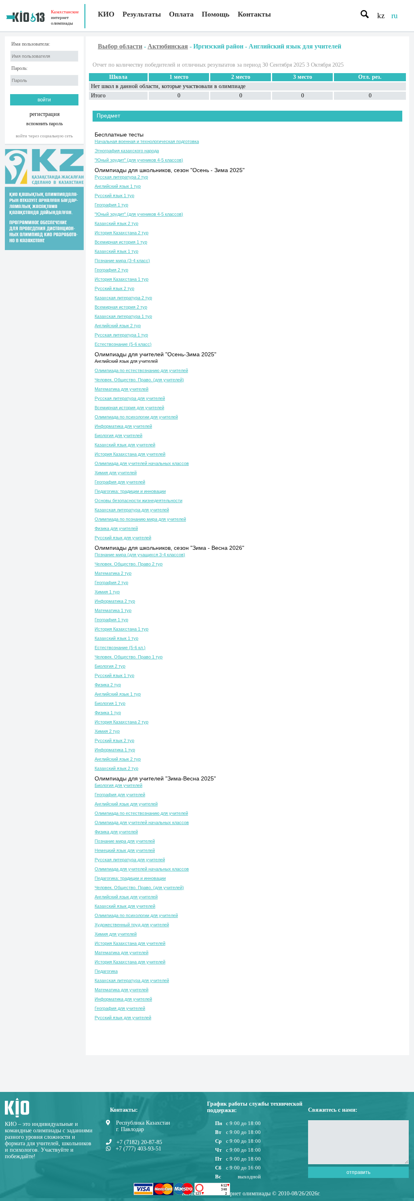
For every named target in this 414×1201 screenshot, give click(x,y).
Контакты (254, 14)
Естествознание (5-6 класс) (123, 344)
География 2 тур (111, 269)
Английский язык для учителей (126, 361)
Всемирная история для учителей (129, 407)
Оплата (181, 14)
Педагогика (106, 971)
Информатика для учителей (123, 426)
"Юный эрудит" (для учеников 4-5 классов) (139, 160)
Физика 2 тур (108, 684)
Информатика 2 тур (115, 601)
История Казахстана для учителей (130, 454)
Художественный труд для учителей (132, 924)
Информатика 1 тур (115, 749)
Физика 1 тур (108, 712)
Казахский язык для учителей (125, 444)
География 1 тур (111, 204)
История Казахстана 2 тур (121, 232)
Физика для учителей (116, 528)
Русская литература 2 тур (121, 177)
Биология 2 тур (110, 666)
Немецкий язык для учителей (125, 850)
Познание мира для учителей (125, 841)
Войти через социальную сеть (44, 135)
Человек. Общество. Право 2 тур (129, 564)
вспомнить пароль (44, 123)
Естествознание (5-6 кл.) (120, 647)
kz (380, 15)
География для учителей (120, 482)
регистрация (44, 114)
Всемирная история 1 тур (121, 242)
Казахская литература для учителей (132, 509)
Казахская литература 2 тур (123, 297)
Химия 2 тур (107, 731)
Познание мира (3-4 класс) (122, 260)
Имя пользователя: (30, 44)
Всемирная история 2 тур (121, 307)
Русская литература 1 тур (121, 334)
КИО (106, 14)
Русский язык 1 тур (114, 195)
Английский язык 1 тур (118, 186)
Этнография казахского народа (127, 150)
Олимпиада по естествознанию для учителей (141, 370)
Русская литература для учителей (130, 398)
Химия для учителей (116, 472)
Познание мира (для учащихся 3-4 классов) (140, 554)
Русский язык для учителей (123, 537)
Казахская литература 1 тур (123, 316)
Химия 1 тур (107, 591)
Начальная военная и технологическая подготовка (147, 141)
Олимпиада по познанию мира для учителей (140, 519)
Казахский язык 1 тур (116, 251)
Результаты (142, 14)
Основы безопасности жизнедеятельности (138, 500)
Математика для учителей (121, 389)
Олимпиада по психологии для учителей (136, 416)
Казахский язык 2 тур (116, 223)
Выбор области (120, 46)
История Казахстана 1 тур (121, 279)
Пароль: (19, 68)
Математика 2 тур (113, 573)
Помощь (216, 14)
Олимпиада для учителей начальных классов (142, 463)
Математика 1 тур (113, 610)
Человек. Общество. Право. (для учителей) (139, 379)
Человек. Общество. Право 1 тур (129, 656)
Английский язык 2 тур (118, 325)
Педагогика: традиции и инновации (130, 491)
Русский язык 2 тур (114, 288)
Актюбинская (168, 46)
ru (394, 15)
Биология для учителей (118, 435)
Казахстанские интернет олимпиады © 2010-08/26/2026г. (251, 1193)
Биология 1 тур (110, 703)
